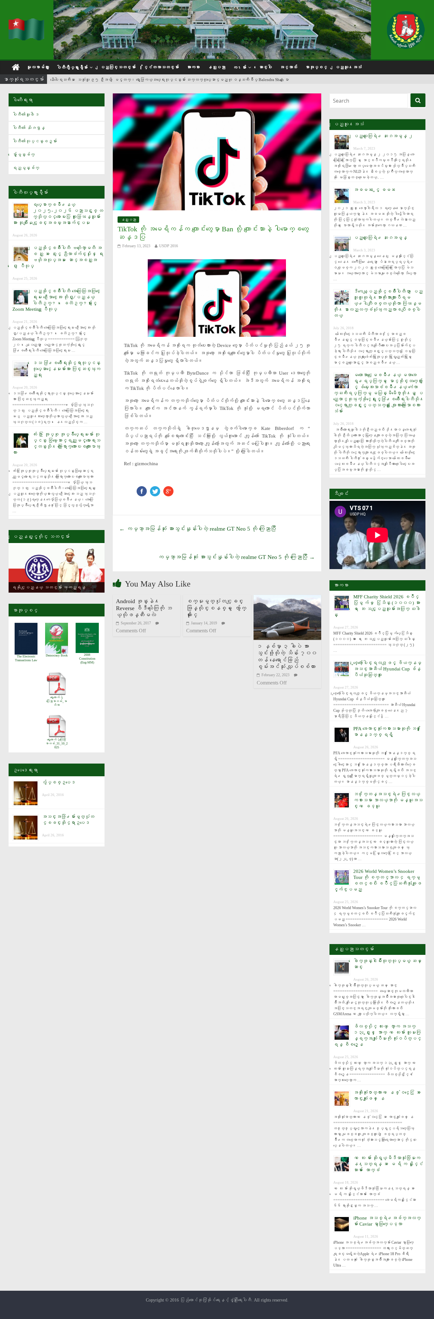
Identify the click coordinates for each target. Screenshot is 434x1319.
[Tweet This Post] (155, 489)
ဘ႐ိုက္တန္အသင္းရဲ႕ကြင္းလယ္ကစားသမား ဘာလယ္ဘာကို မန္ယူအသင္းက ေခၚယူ (388, 800)
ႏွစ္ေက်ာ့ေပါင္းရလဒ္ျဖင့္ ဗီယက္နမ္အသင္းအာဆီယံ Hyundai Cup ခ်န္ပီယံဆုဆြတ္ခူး (387, 668)
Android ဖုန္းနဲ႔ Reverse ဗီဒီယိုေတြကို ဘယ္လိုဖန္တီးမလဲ (144, 608)
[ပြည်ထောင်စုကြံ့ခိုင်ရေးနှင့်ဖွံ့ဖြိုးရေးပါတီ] (27, 22)
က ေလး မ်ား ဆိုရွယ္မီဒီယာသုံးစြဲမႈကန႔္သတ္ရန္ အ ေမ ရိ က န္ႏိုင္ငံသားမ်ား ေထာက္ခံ (388, 1164)
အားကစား (193, 67)
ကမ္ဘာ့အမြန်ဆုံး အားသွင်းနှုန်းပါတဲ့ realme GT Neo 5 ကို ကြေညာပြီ (197, 529)
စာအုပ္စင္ (316, 67)
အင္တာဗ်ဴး (288, 67)
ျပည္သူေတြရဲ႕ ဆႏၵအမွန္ (380, 237)
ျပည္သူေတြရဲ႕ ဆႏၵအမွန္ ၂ (383, 136)
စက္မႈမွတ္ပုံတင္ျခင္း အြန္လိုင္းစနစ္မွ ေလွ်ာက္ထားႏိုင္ (216, 608)
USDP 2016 (168, 246)
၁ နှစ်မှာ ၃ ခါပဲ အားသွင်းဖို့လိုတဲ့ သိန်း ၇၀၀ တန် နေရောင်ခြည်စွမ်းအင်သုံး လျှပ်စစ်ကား (287, 656)
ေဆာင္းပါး (265, 67)
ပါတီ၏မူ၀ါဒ (25, 114)
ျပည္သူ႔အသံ (348, 67)
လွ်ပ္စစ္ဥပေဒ (58, 782)
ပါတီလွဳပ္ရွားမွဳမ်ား (72, 67)
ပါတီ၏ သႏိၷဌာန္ (28, 128)
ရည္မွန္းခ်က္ (25, 168)
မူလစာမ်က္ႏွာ (38, 67)
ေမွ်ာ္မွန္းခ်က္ (23, 154)
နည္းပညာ (216, 67)
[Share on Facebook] (142, 489)
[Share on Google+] (168, 489)
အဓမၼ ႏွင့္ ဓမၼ (374, 189)
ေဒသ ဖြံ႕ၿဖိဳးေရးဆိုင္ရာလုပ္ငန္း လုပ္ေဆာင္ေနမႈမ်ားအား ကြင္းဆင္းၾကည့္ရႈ (66, 368)
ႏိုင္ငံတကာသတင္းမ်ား (161, 67)
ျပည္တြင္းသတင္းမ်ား (118, 67)
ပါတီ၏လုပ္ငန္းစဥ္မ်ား (34, 141)
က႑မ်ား (239, 67)
